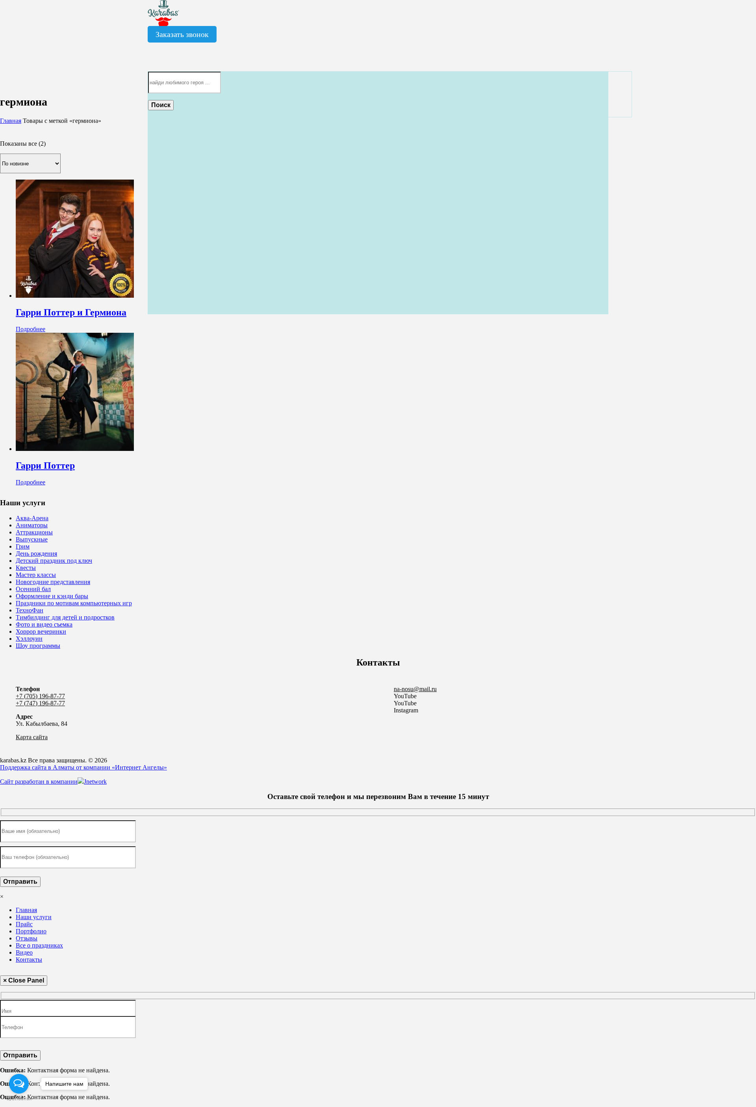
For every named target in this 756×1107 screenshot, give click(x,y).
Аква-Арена (32, 518)
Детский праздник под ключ (54, 560)
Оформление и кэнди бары (52, 596)
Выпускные (32, 539)
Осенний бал (33, 589)
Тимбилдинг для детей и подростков (65, 617)
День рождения (36, 553)
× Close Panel (23, 980)
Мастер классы (36, 574)
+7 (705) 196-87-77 (40, 696)
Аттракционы (34, 532)
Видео (24, 952)
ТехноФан (29, 610)
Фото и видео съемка (44, 624)
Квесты (26, 567)
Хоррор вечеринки (41, 631)
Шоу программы (38, 645)
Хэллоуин (29, 638)
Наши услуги (34, 917)
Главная (10, 120)
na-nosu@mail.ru (415, 689)
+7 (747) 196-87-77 (40, 703)
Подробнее (30, 329)
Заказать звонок (182, 34)
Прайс (24, 924)
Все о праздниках (39, 945)
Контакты (29, 959)
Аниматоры (32, 525)
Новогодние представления (53, 582)
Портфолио (31, 931)
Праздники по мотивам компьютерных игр (74, 603)
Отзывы (26, 938)
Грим (23, 546)
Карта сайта (32, 737)
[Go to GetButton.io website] (19, 1098)
